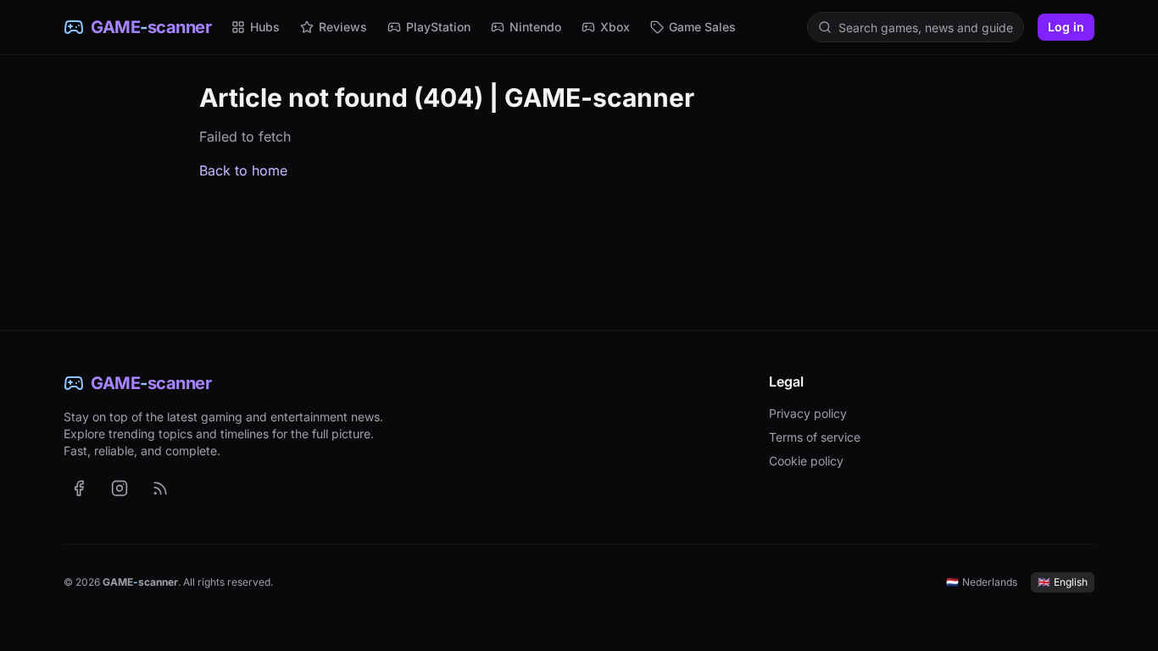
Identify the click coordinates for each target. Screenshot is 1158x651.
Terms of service (814, 437)
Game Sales (702, 26)
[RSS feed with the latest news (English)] (160, 488)
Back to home (243, 170)
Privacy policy (808, 413)
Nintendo (535, 26)
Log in (1066, 26)
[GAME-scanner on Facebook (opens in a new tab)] (79, 488)
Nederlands (981, 582)
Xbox (615, 26)
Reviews (343, 26)
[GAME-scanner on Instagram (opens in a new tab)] (119, 488)
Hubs (265, 26)
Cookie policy (806, 460)
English (1063, 582)
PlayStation (438, 26)
